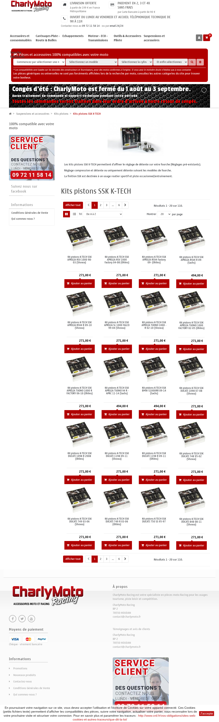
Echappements (72, 36)
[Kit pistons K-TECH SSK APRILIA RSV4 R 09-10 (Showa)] (79, 303)
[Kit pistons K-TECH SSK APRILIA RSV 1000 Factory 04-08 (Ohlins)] (117, 238)
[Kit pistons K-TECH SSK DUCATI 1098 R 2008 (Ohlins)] (79, 434)
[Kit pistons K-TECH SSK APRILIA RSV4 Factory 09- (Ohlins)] (154, 238)
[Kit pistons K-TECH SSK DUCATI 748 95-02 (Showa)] (191, 434)
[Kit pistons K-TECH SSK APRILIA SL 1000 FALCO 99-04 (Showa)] (117, 303)
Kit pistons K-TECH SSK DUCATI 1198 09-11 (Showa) (117, 456)
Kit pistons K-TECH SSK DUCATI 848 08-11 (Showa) (191, 522)
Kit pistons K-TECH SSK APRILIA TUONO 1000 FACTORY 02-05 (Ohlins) (191, 325)
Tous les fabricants (17, 54)
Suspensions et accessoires (154, 38)
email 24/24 (116, 26)
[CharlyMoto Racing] (32, 6)
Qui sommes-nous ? (23, 218)
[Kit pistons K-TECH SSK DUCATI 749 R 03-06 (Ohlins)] (117, 499)
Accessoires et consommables (20, 38)
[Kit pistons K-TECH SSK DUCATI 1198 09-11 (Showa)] (117, 434)
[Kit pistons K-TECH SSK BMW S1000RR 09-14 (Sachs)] (154, 368)
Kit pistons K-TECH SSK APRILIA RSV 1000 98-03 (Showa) (79, 260)
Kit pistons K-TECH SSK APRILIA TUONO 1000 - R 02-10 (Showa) (154, 325)
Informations (22, 205)
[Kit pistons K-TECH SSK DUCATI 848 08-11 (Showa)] (191, 500)
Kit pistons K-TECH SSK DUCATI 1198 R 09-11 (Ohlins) (154, 456)
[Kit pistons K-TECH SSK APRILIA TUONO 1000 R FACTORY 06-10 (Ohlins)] (79, 368)
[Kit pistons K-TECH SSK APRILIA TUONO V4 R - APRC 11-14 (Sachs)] (117, 368)
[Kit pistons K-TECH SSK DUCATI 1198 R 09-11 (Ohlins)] (154, 434)
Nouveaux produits (24, 675)
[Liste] (74, 214)
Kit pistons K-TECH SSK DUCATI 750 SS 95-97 (154, 520)
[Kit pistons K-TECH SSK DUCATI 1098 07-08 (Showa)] (191, 369)
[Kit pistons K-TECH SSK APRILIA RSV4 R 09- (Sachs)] (191, 238)
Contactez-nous (22, 681)
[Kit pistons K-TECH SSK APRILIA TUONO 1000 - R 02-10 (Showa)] (154, 303)
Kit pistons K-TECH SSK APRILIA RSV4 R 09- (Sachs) (191, 260)
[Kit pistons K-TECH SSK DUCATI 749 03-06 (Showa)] (79, 499)
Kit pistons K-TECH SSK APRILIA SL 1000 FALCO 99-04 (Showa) (116, 325)
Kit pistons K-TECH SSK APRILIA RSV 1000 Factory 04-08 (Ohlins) (117, 260)
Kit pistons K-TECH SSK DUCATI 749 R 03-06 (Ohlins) (117, 521)
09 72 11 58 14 (91, 26)
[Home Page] (10, 113)
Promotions (20, 668)
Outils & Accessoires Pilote (127, 38)
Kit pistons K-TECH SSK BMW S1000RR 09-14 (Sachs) (154, 391)
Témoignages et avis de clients (131, 629)
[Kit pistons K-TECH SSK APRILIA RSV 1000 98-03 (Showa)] (79, 238)
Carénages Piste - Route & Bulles (48, 38)
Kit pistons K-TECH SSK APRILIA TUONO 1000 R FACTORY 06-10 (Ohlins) (80, 391)
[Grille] (66, 214)
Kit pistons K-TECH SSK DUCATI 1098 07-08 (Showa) (191, 391)
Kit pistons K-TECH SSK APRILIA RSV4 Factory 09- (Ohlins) (154, 260)
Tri (80, 214)
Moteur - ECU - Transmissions (98, 38)
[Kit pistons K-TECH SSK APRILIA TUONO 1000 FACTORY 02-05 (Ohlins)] (191, 303)
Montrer (151, 214)
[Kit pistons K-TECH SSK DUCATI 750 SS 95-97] (154, 499)
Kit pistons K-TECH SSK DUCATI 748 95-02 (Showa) (191, 456)
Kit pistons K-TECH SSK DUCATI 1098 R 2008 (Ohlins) (80, 456)
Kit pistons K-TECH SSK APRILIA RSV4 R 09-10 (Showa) (79, 325)
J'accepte (206, 713)
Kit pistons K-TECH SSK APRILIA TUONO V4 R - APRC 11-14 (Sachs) (117, 391)
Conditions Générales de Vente (29, 212)
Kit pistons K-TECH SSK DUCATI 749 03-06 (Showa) (80, 521)
